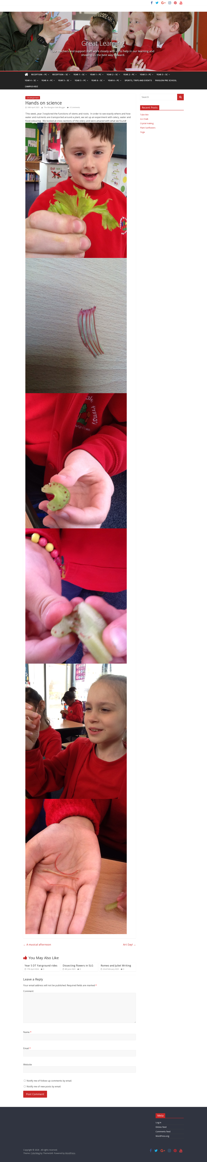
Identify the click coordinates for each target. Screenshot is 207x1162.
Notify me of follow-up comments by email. (49, 1080)
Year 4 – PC (47, 80)
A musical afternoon (37, 944)
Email (27, 1048)
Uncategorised (33, 97)
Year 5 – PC (80, 80)
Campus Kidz (31, 86)
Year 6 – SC (97, 80)
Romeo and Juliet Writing (116, 965)
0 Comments (74, 107)
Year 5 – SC (63, 80)
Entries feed (161, 1127)
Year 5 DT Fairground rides (41, 965)
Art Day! (129, 944)
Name (27, 1032)
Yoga (142, 132)
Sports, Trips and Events (138, 80)
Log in (158, 1122)
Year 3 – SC (162, 74)
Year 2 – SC (112, 74)
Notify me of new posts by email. (44, 1086)
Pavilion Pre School (166, 80)
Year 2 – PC (128, 74)
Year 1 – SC (79, 74)
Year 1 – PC (95, 74)
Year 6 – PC (113, 80)
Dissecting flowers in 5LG (78, 965)
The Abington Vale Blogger (55, 107)
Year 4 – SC (30, 80)
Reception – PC (39, 74)
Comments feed (163, 1131)
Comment (28, 991)
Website (27, 1064)
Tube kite (144, 114)
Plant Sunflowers (147, 127)
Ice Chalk (144, 119)
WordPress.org (162, 1136)
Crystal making (146, 123)
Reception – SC (60, 74)
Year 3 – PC (145, 74)
